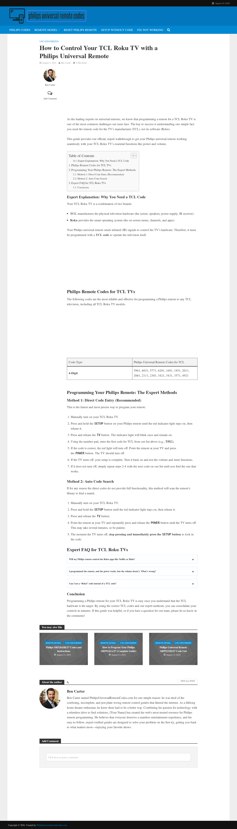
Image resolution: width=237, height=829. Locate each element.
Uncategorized (49, 41)
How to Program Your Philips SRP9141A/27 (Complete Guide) (118, 649)
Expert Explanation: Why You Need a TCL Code (103, 161)
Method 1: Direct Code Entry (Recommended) (100, 174)
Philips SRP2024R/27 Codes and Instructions (64, 649)
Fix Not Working (150, 30)
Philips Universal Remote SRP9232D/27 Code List (173, 649)
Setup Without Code (117, 30)
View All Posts (187, 681)
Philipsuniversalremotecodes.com (52, 825)
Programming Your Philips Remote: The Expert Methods (103, 170)
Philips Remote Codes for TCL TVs (91, 165)
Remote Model (46, 30)
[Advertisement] (132, 92)
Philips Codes (19, 30)
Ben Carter (66, 62)
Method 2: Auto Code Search (92, 178)
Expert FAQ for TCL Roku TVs (88, 183)
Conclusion (83, 187)
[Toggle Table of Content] (132, 155)
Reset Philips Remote (80, 30)
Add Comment (50, 98)
